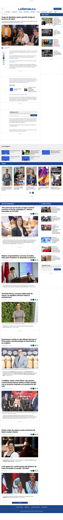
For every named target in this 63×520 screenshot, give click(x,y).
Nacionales (5, 14)
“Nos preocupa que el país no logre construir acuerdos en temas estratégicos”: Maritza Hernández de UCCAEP (18, 209)
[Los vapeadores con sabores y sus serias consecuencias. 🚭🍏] (43, 176)
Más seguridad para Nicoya (15, 150)
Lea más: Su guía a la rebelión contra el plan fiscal (18, 94)
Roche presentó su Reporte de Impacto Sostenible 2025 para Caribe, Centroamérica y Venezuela (7, 189)
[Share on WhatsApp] (3, 60)
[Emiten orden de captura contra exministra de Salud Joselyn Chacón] (20, 447)
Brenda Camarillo (5, 388)
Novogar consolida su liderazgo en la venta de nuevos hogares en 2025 (56, 219)
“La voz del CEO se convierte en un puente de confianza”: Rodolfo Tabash (56, 259)
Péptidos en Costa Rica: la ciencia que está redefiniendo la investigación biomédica (55, 240)
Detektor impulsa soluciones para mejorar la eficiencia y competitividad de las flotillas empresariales (56, 249)
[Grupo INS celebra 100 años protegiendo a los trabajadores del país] (47, 53)
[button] (57, 9)
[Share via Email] (3, 62)
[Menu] (3, 9)
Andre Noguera (5, 299)
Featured (55, 30)
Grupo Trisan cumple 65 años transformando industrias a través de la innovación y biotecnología (56, 210)
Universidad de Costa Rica (26, 285)
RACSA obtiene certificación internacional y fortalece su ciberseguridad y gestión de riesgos (56, 43)
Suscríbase (44, 507)
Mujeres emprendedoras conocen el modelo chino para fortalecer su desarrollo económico (19, 257)
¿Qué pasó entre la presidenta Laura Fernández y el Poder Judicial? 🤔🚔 (56, 188)
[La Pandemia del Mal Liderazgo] (11, 89)
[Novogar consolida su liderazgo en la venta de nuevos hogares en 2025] (46, 219)
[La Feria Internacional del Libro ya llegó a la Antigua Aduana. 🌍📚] (19, 176)
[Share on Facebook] (3, 56)
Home (2, 14)
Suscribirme (34, 115)
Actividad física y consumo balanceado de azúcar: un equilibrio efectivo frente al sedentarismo (17, 295)
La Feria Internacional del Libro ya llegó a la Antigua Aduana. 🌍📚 (18, 188)
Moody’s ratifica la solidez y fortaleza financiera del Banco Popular (57, 33)
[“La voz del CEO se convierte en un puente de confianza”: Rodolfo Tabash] (46, 258)
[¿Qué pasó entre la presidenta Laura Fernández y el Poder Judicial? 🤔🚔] (56, 176)
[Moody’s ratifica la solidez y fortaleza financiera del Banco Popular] (47, 32)
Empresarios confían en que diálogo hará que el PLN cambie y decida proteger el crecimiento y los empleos (19, 341)
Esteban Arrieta (7, 47)
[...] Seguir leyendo (20, 243)
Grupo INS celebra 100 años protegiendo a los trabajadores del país (57, 54)
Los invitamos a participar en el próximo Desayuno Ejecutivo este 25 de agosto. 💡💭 (31, 189)
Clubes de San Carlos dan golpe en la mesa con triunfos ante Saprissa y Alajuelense (35, 152)
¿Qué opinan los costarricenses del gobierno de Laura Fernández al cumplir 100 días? (19, 467)
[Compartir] (3, 64)
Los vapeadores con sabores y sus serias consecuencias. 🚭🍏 (43, 188)
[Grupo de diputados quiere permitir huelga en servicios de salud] (20, 35)
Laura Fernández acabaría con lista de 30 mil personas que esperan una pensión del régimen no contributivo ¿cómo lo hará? (57, 22)
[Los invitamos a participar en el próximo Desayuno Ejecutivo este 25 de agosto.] (31, 176)
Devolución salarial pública (15, 156)
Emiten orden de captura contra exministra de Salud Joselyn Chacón (18, 431)
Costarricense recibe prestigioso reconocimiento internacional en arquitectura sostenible (32, 89)
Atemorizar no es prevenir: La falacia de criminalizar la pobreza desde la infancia (56, 151)
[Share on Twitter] (3, 58)
